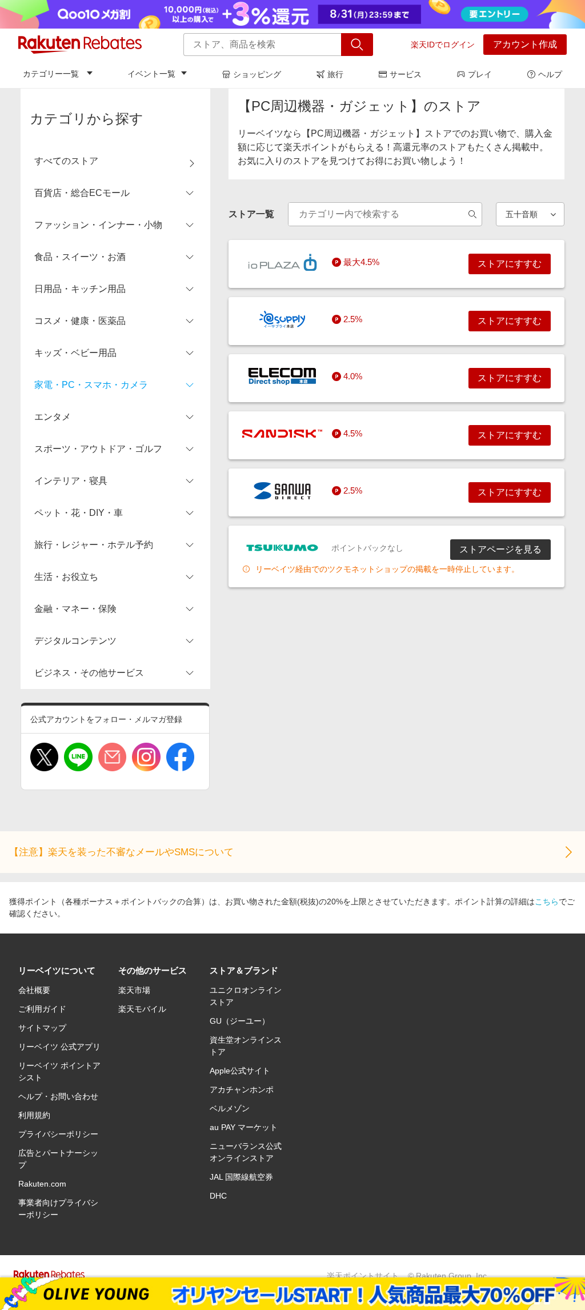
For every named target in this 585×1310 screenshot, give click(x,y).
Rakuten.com (42, 1183)
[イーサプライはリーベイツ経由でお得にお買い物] (282, 319)
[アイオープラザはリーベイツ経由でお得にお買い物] (282, 262)
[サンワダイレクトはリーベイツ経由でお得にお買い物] (282, 490)
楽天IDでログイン (443, 44)
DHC (218, 1195)
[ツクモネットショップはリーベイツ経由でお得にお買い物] (282, 547)
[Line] (78, 757)
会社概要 (34, 990)
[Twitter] (44, 757)
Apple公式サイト (240, 1070)
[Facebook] (180, 757)
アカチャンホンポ (242, 1089)
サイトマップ (42, 1027)
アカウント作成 (525, 44)
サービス (406, 74)
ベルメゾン (230, 1108)
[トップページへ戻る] (80, 45)
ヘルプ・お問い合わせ (58, 1096)
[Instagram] (146, 757)
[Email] (112, 757)
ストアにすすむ (510, 264)
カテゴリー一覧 (51, 73)
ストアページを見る (500, 549)
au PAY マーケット (244, 1127)
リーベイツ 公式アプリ (59, 1046)
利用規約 (34, 1115)
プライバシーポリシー (58, 1134)
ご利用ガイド (42, 1008)
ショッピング (257, 74)
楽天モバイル (142, 1008)
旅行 (335, 74)
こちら (547, 901)
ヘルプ (550, 74)
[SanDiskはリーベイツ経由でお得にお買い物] (282, 433)
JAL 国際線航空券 (241, 1176)
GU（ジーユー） (240, 1020)
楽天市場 (134, 990)
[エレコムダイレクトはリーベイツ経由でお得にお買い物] (282, 376)
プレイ (480, 74)
